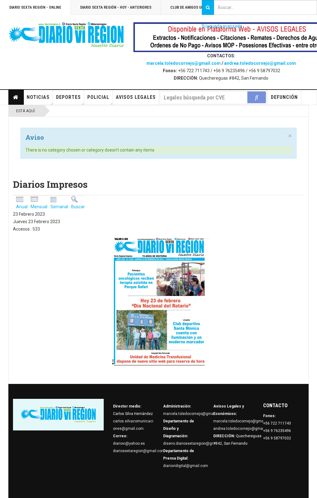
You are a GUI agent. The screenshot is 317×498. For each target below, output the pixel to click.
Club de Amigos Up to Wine (194, 7)
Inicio (16, 97)
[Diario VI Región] (66, 35)
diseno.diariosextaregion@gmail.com (195, 443)
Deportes (68, 97)
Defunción (284, 97)
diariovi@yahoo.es (129, 443)
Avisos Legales (136, 97)
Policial (98, 97)
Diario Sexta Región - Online (35, 7)
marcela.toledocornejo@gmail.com (183, 63)
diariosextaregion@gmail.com (139, 451)
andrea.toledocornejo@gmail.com (260, 63)
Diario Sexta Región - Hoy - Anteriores (115, 7)
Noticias (38, 97)
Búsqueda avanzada (222, 26)
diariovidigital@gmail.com (185, 466)
